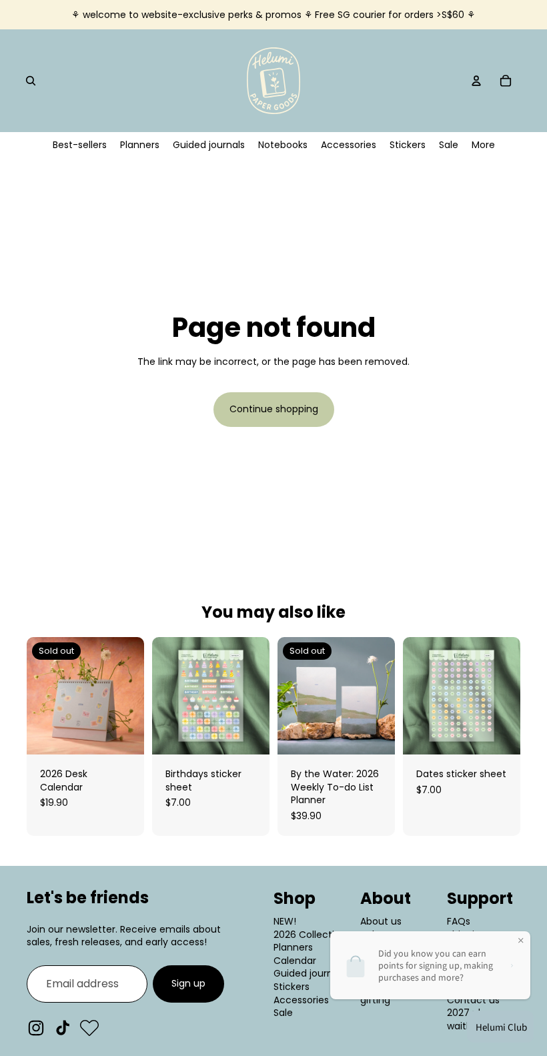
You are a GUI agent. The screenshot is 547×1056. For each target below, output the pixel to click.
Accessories (301, 1000)
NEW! (285, 921)
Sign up (188, 983)
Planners (293, 947)
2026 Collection (310, 934)
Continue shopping (273, 409)
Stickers (292, 986)
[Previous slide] (37, 695)
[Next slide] (133, 695)
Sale (283, 1012)
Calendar (295, 960)
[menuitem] (483, 145)
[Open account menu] (476, 80)
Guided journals (310, 973)
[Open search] (30, 80)
